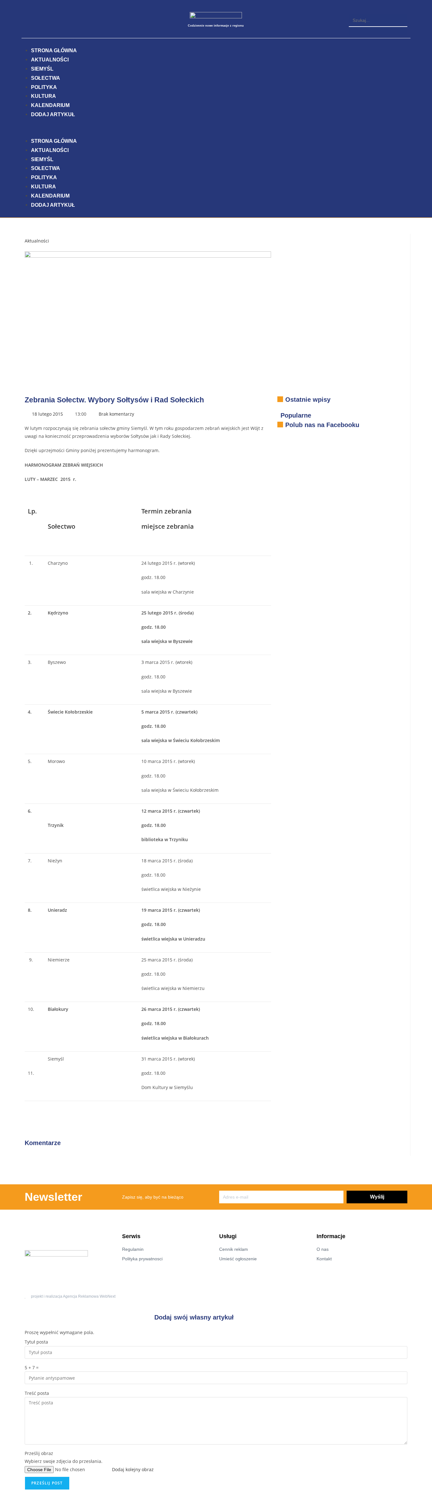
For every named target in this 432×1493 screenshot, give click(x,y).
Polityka (44, 87)
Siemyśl (42, 69)
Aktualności (50, 59)
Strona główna (54, 50)
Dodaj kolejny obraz (133, 1469)
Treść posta (37, 1393)
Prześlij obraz (39, 1453)
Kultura (43, 96)
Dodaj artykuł (53, 114)
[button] (378, 10)
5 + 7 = (32, 1367)
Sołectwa (45, 78)
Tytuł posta (36, 1342)
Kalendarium (50, 105)
